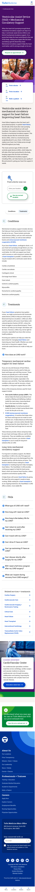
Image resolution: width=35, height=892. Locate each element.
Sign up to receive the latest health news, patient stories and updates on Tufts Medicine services (19, 847)
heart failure (26, 124)
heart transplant (25, 481)
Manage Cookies (17, 873)
